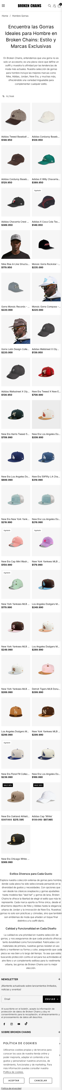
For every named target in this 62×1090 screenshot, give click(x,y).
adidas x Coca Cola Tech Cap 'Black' (46, 221)
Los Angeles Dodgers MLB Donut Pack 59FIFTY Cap (15, 731)
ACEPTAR (13, 1080)
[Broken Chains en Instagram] (12, 1024)
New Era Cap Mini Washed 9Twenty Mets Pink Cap (15, 561)
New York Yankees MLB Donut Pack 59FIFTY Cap (46, 731)
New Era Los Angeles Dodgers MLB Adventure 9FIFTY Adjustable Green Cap (46, 519)
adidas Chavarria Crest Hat (15, 221)
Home (5, 15)
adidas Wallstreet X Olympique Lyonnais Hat (46, 349)
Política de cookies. (13, 1072)
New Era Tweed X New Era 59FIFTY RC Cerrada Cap (46, 391)
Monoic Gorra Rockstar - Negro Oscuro (46, 264)
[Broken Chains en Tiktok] (26, 1024)
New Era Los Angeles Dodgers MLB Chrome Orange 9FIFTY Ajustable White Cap (46, 434)
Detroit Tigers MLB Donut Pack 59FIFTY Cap (46, 689)
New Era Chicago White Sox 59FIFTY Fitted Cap (15, 859)
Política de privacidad (11, 1088)
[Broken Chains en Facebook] (4, 1024)
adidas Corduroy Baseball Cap (15, 179)
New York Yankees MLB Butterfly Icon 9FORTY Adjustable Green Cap (15, 604)
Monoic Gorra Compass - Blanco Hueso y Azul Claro (46, 306)
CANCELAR (40, 1080)
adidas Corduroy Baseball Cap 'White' (46, 136)
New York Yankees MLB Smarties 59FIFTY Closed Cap (15, 646)
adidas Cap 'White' (42, 816)
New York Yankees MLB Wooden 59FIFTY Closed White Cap (15, 689)
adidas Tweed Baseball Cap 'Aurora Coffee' (15, 136)
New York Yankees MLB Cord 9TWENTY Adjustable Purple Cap (46, 561)
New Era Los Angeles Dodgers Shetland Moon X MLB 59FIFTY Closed (15, 476)
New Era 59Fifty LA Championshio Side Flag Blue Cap (46, 476)
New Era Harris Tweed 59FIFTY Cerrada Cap (15, 434)
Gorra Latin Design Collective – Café (15, 349)
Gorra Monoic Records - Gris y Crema (15, 306)
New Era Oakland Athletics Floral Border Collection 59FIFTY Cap (15, 816)
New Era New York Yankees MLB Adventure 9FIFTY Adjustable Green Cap (15, 519)
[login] (53, 5)
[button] (48, 5)
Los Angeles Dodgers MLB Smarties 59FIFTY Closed (46, 604)
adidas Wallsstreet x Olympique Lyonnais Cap (15, 391)
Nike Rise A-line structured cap (15, 264)
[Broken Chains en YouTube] (19, 1024)
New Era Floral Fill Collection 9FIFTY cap (15, 774)
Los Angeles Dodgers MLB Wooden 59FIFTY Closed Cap (46, 646)
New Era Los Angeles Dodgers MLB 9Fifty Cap (46, 774)
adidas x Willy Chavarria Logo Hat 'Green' (46, 179)
